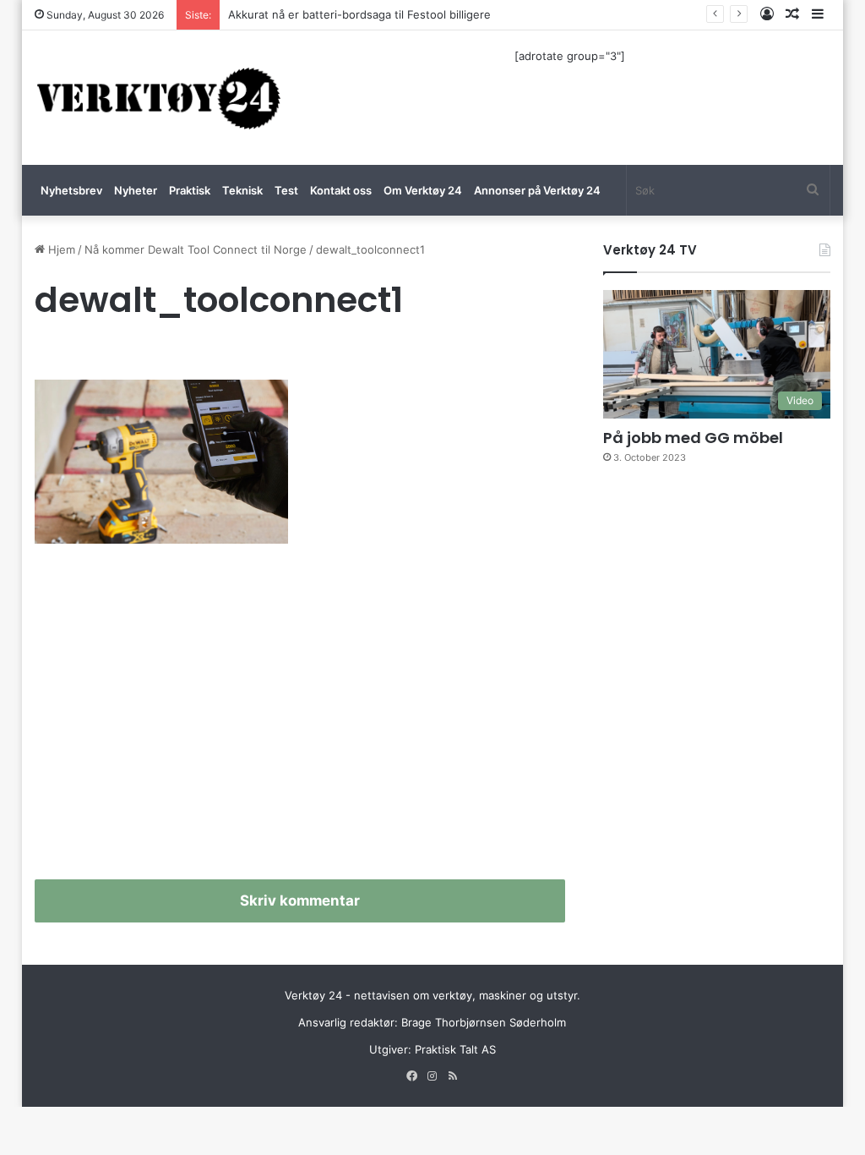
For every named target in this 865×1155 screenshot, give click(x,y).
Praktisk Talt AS (455, 1049)
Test (286, 190)
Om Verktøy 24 (423, 190)
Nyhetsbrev (71, 190)
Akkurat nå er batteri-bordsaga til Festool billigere (359, 14)
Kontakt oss (341, 190)
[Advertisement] (300, 718)
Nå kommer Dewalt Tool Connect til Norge (195, 249)
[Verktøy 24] (159, 97)
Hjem (60, 249)
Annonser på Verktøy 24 (537, 190)
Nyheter (135, 190)
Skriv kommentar (300, 900)
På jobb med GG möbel (693, 437)
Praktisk (189, 190)
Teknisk (242, 190)
